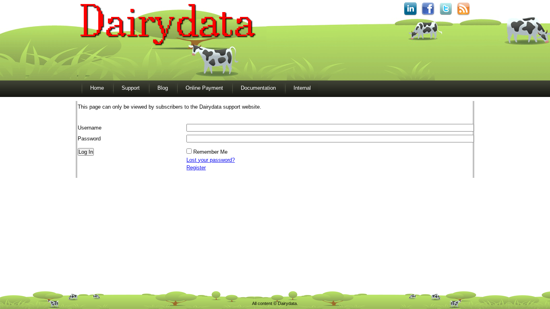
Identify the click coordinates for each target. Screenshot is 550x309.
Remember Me (210, 152)
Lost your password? (210, 160)
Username (89, 128)
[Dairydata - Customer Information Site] (167, 48)
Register (196, 168)
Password (89, 139)
